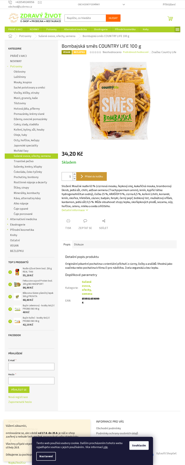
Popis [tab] (66, 244)
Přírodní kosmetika (22, 230)
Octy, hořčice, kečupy (26, 140)
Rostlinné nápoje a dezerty (30, 182)
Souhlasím (139, 445)
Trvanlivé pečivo (24, 161)
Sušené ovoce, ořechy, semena (32, 156)
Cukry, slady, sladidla (26, 124)
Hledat (113, 18)
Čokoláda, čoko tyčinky (28, 172)
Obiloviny (19, 72)
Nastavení (46, 456)
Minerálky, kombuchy (27, 193)
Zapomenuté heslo (20, 402)
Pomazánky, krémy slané (29, 114)
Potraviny (16, 66)
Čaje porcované (23, 214)
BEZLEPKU (17, 251)
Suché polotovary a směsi (29, 88)
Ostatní (15, 240)
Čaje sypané (21, 209)
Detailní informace (73, 210)
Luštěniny (20, 77)
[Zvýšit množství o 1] (74, 174)
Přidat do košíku (94, 176)
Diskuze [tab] (79, 244)
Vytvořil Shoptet (166, 453)
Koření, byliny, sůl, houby (29, 130)
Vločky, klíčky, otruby (26, 93)
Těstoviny (20, 103)
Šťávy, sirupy (21, 188)
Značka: (163, 52)
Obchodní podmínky (89, 4)
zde (105, 447)
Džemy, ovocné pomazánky (30, 119)
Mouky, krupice (23, 82)
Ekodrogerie (17, 225)
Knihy (13, 235)
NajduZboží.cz (17, 463)
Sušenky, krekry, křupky (28, 167)
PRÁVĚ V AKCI (18, 56)
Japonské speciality (26, 146)
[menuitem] (15, 29)
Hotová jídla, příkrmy (27, 109)
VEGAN (14, 246)
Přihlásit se (19, 389)
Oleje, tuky (20, 135)
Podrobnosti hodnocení (136, 52)
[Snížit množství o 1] (74, 178)
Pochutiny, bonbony (26, 177)
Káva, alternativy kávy (27, 198)
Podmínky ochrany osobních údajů (117, 433)
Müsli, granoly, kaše (26, 98)
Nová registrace (18, 397)
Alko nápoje (21, 204)
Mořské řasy (21, 151)
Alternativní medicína (23, 219)
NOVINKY (15, 61)
